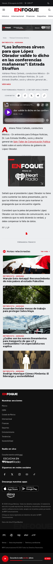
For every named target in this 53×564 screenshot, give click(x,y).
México (5, 16)
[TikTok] (34, 474)
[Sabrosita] (34, 535)
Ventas (4, 543)
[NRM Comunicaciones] (4, 535)
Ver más (6, 84)
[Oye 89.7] (19, 535)
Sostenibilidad (7, 441)
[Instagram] (19, 474)
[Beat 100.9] (11, 535)
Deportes (41, 16)
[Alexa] (10, 495)
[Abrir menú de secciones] (3, 9)
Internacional (17, 16)
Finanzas (30, 16)
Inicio (5, 38)
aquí (20, 454)
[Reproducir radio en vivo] (5, 558)
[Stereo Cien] (26, 535)
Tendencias (6, 436)
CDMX (4, 410)
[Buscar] (49, 9)
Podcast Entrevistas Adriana (19, 38)
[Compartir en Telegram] (38, 95)
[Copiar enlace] (44, 95)
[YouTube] (27, 474)
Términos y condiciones (32, 543)
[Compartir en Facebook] (25, 95)
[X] (12, 474)
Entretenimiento (8, 432)
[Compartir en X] (31, 95)
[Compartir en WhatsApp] (18, 95)
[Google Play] (29, 488)
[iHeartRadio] (11, 460)
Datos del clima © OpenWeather (12, 522)
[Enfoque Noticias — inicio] (26, 9)
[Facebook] (4, 474)
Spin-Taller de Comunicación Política (31, 141)
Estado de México (8, 414)
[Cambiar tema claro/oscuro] (48, 3)
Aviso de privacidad (15, 543)
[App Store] (10, 488)
